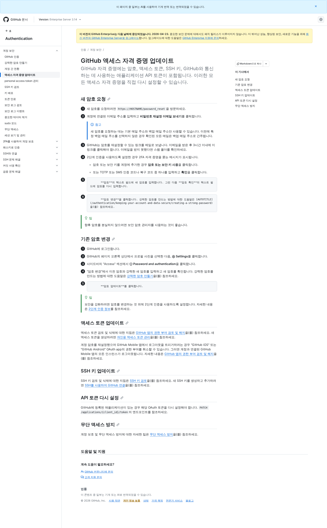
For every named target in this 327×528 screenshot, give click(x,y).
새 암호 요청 (93, 99)
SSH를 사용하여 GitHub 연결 (105, 385)
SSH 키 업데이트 (98, 371)
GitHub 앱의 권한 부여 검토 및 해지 (160, 332)
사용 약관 (114, 500)
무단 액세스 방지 (98, 424)
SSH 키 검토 (138, 380)
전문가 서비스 (174, 500)
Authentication (18, 38)
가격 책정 (157, 500)
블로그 (190, 500)
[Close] (316, 6)
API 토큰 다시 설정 (100, 397)
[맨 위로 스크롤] (318, 519)
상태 (146, 500)
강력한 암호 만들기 (140, 276)
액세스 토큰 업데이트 (102, 323)
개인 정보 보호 (131, 500)
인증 (83, 49)
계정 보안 (95, 49)
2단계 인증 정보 (100, 309)
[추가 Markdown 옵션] (266, 64)
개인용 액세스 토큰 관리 (133, 337)
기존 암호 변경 (95, 239)
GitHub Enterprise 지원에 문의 (200, 37)
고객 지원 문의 (93, 477)
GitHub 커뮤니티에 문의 (99, 471)
